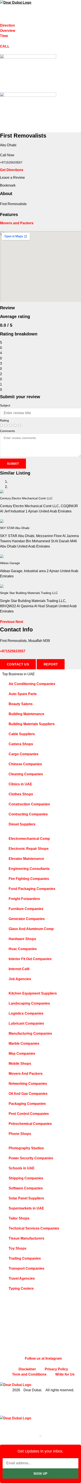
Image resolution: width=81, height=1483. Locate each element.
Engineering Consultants (29, 869)
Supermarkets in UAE (26, 1208)
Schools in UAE (22, 1168)
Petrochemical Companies (30, 1124)
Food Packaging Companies (32, 889)
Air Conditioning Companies (32, 684)
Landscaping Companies (29, 1003)
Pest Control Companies (29, 1114)
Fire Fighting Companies (29, 879)
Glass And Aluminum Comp (31, 929)
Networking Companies (28, 1083)
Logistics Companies (26, 1013)
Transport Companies (26, 1268)
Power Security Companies (31, 1158)
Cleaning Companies (26, 774)
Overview (7, 30)
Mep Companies (22, 1053)
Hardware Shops (22, 939)
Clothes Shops (21, 794)
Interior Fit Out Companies (30, 959)
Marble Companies (24, 1043)
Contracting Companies (28, 814)
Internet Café (19, 969)
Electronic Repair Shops (29, 848)
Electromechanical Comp (29, 838)
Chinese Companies (25, 764)
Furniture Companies (26, 909)
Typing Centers (21, 1288)
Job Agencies (20, 979)
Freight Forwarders (24, 899)
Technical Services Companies (34, 1228)
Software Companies (26, 1188)
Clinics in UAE (20, 784)
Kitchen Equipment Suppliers (33, 993)
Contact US (18, 664)
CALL (5, 46)
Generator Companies (27, 919)
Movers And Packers (26, 1073)
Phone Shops (20, 1134)
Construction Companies (29, 804)
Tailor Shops (19, 1218)
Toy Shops (17, 1248)
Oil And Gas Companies (28, 1093)
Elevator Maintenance (26, 859)
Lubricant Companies (26, 1023)
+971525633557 (12, 651)
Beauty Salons (21, 704)
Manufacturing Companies (30, 1033)
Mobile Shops (20, 1063)
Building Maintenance (26, 714)
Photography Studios (26, 1148)
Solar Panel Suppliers (26, 1198)
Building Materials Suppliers (32, 724)
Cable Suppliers (22, 734)
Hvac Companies (23, 949)
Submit (13, 463)
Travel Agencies (22, 1278)
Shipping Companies (26, 1178)
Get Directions (11, 170)
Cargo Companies (23, 754)
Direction (7, 25)
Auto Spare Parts (23, 694)
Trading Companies (25, 1258)
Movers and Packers (16, 223)
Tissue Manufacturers (26, 1238)
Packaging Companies (27, 1103)
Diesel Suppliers (22, 824)
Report (51, 664)
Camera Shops (21, 744)
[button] (8, 622)
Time (4, 36)
